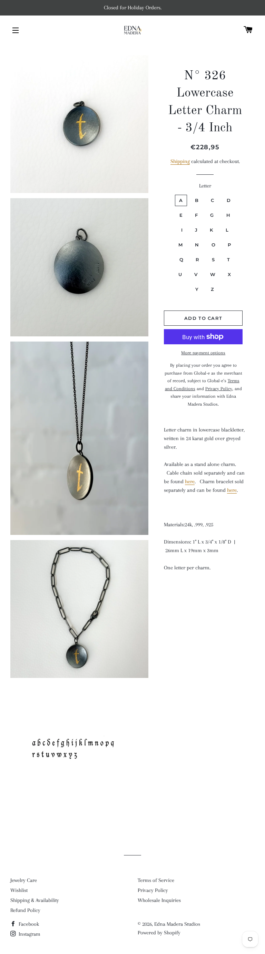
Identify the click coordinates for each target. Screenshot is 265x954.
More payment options (203, 352)
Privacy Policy (153, 890)
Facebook (28, 924)
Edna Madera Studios (177, 924)
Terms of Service (156, 880)
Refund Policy (25, 910)
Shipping (180, 161)
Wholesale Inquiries (159, 900)
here (190, 481)
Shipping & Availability (34, 900)
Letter (205, 186)
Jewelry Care (23, 880)
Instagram (28, 934)
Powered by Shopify (159, 933)
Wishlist (19, 890)
